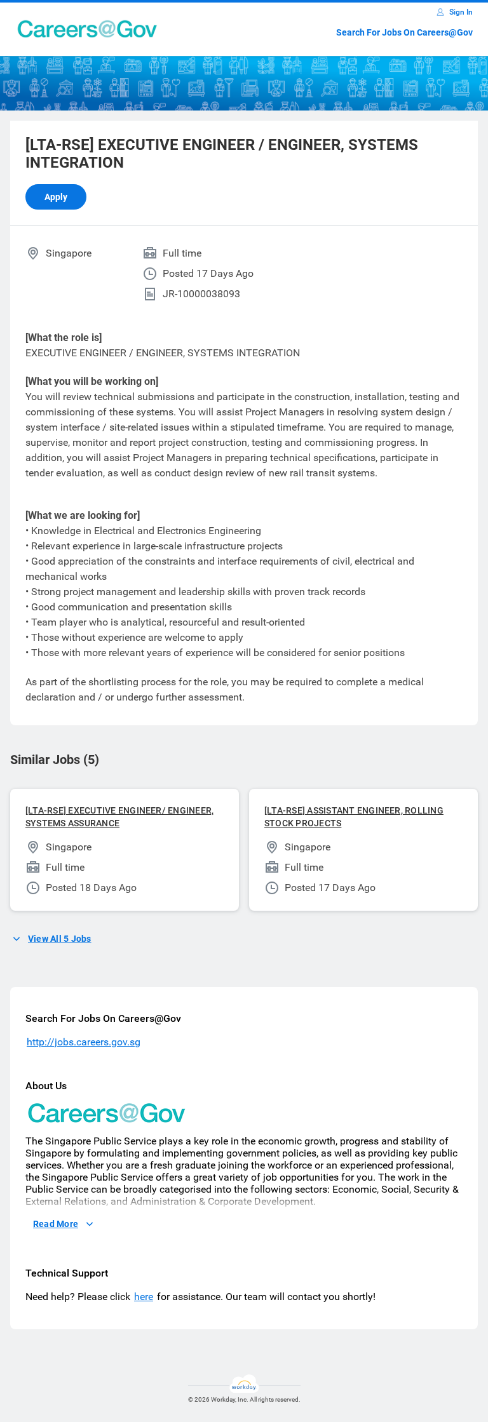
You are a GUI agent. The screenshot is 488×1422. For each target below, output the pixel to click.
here (143, 1297)
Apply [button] (55, 197)
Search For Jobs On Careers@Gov (404, 32)
